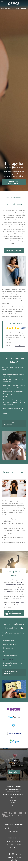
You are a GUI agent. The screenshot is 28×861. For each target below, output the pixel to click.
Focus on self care (8, 659)
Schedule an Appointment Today (13, 613)
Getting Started (13, 792)
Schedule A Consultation (21, 8)
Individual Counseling (9, 199)
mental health (12, 652)
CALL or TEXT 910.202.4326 (7, 8)
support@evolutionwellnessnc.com (14, 828)
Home (7, 197)
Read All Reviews (20, 346)
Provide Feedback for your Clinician (14, 847)
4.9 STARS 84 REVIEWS (14, 858)
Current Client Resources (13, 794)
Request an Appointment (13, 182)
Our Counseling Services (15, 197)
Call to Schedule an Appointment (10, 424)
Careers (13, 800)
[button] (2, 2)
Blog (13, 802)
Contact (13, 805)
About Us (13, 797)
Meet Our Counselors (13, 789)
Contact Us (13, 772)
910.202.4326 (18, 824)
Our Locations (14, 831)
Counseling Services (13, 786)
